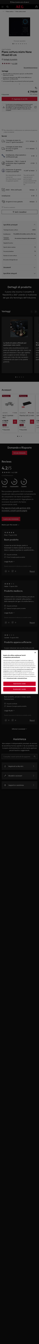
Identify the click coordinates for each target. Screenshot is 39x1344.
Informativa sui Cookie (12, 678)
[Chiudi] (35, 652)
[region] (19, 672)
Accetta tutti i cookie (19, 689)
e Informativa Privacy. (22, 678)
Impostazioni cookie (19, 683)
